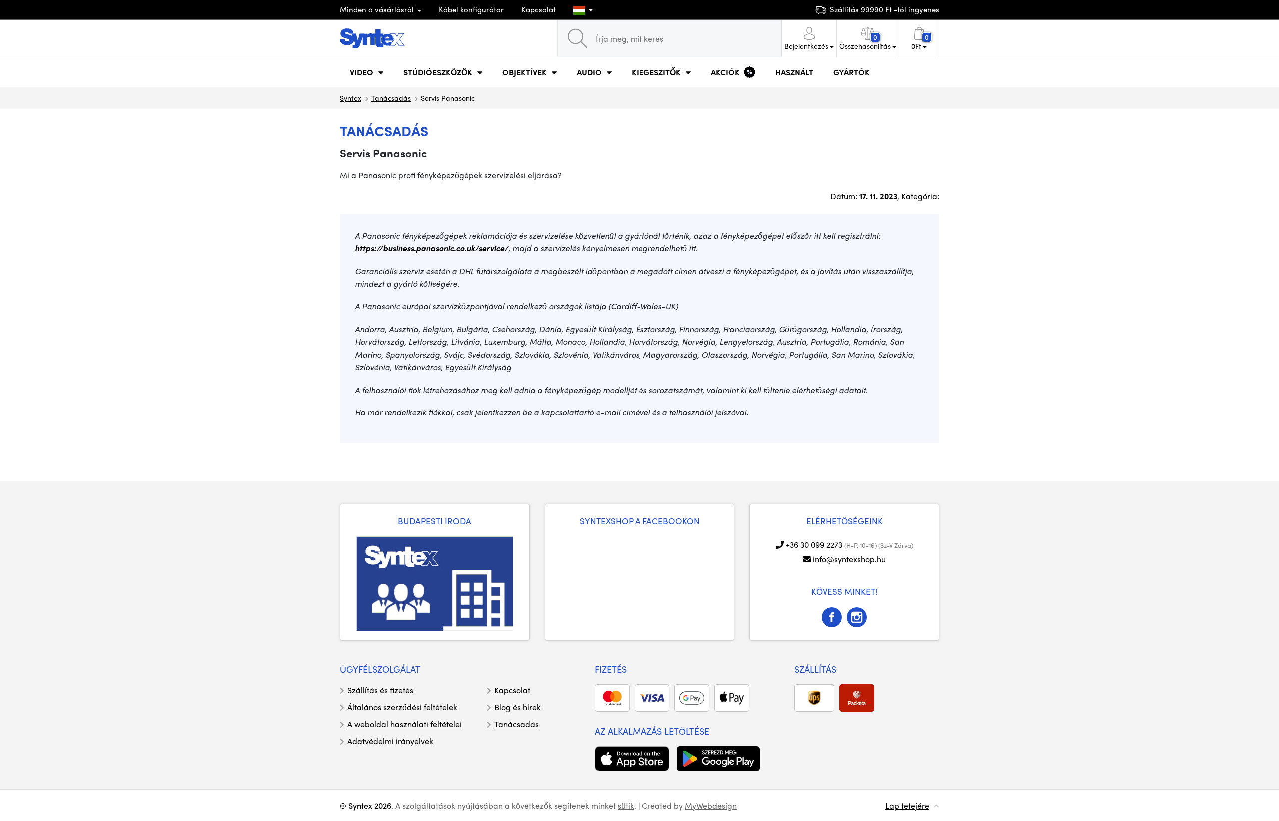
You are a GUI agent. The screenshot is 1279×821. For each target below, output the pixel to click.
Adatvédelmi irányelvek (390, 741)
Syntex (350, 98)
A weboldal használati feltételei (404, 724)
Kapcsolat (538, 9)
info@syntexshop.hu (849, 559)
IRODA (458, 521)
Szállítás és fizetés (380, 690)
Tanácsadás (391, 98)
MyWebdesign (711, 805)
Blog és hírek (517, 707)
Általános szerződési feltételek (402, 707)
